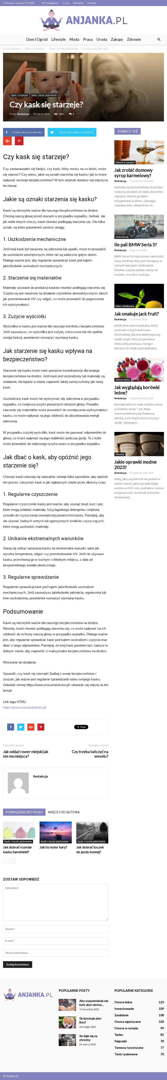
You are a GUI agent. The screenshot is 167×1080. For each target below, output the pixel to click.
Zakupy (117, 39)
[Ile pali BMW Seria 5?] (139, 227)
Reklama (78, 3)
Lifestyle (59, 39)
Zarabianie (121, 1015)
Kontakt (91, 3)
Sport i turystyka (19, 95)
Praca (88, 39)
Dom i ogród (37, 39)
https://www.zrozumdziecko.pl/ (25, 707)
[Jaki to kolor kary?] (56, 832)
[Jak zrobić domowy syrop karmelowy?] (139, 152)
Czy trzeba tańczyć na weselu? (90, 753)
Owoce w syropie (125, 162)
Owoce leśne (123, 379)
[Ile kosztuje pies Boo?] (67, 1022)
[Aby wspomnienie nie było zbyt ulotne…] (67, 1005)
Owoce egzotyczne (127, 1021)
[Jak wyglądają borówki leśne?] (139, 370)
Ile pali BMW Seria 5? (135, 244)
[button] (159, 39)
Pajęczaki (120, 1041)
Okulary (120, 454)
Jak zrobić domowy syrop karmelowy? (133, 172)
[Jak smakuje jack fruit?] (139, 296)
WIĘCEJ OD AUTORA (64, 812)
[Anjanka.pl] (83, 20)
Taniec (118, 1034)
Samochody (122, 237)
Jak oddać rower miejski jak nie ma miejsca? (25, 753)
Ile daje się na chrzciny (88, 1038)
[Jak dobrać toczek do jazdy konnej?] (92, 832)
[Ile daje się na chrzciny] (67, 1040)
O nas (66, 3)
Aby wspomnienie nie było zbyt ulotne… (93, 1002)
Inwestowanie (124, 1008)
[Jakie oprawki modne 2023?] (139, 444)
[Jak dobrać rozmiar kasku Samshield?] (19, 832)
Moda (74, 39)
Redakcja (23, 114)
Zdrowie (134, 39)
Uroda (102, 39)
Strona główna (50, 3)
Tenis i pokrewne (126, 1054)
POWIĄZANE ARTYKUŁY (24, 812)
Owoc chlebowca (125, 306)
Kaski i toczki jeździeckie (44, 95)
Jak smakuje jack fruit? (136, 313)
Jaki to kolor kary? (53, 847)
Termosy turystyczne (128, 1047)
